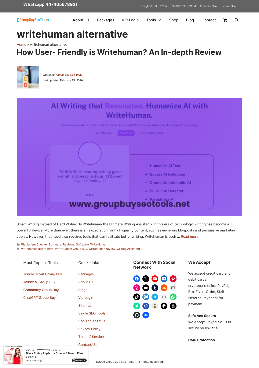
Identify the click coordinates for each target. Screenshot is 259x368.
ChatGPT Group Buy (39, 298)
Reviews (69, 244)
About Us (81, 20)
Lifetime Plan (228, 6)
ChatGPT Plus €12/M (183, 6)
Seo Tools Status (91, 321)
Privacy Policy (89, 329)
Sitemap (84, 305)
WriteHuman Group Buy (71, 249)
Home (21, 45)
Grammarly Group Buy (41, 290)
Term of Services (91, 337)
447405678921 (62, 4)
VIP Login (130, 20)
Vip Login (85, 298)
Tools (151, 20)
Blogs (82, 290)
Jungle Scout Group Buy (42, 274)
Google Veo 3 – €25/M (154, 6)
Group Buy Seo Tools (69, 74)
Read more (189, 236)
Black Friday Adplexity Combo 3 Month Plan (54, 353)
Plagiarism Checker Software (41, 244)
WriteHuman (98, 244)
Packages (105, 20)
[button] (236, 20)
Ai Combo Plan (208, 6)
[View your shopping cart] (225, 20)
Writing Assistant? (129, 249)
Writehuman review (102, 249)
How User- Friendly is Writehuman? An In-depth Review (119, 52)
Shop (173, 20)
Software (82, 244)
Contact (209, 20)
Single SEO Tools (91, 313)
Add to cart (81, 360)
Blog (190, 20)
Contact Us (87, 345)
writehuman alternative (37, 249)
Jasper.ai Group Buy (39, 282)
